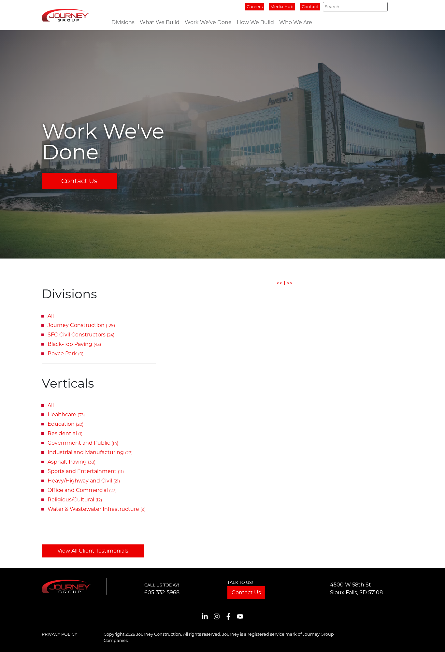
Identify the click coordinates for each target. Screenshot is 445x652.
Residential (65, 433)
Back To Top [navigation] (431, 639)
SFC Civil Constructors (81, 335)
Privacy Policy (59, 634)
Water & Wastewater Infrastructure (97, 509)
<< (279, 283)
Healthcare (66, 414)
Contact (310, 6)
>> (290, 283)
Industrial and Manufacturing (90, 452)
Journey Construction (81, 325)
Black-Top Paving (74, 344)
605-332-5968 (161, 592)
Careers (255, 6)
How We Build (255, 22)
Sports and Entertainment (86, 471)
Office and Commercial (82, 490)
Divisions (123, 22)
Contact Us (79, 181)
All (51, 316)
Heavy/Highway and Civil (84, 481)
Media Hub (282, 6)
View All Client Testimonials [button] (92, 551)
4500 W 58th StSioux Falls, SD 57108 (356, 589)
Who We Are (295, 22)
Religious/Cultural (75, 499)
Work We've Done (208, 22)
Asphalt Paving (71, 462)
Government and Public (83, 443)
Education (65, 424)
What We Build (159, 22)
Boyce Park (65, 353)
